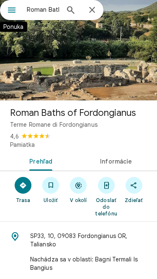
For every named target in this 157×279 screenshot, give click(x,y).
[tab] (39, 161)
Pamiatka (22, 144)
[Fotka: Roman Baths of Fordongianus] (78, 50)
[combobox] (43, 10)
